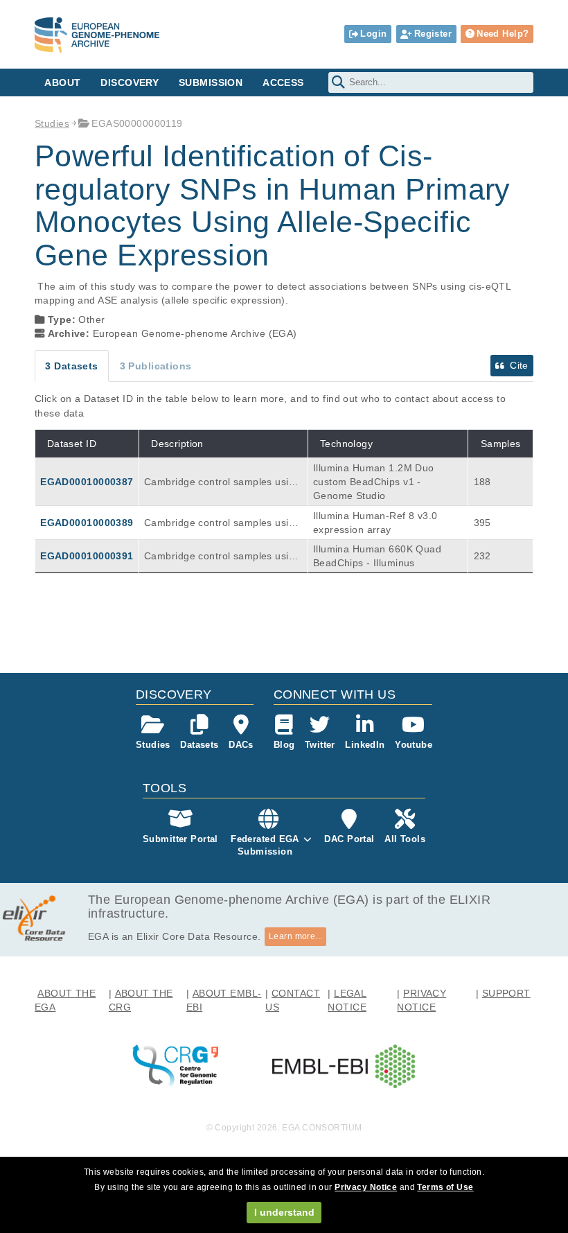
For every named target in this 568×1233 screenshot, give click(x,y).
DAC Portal (349, 839)
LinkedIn (364, 745)
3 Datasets (71, 365)
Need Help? (503, 33)
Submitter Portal (180, 839)
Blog (284, 745)
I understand (284, 1212)
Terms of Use (445, 1187)
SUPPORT (506, 993)
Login (373, 33)
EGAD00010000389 (86, 522)
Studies (52, 123)
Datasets (199, 745)
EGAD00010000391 (86, 555)
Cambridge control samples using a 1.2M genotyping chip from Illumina (222, 482)
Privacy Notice (366, 1187)
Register (433, 33)
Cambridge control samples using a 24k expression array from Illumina (222, 523)
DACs (241, 745)
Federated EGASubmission (265, 845)
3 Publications (156, 365)
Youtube (413, 745)
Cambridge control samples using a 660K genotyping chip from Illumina (222, 556)
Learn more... (296, 936)
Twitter (320, 745)
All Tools (404, 839)
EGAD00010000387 (86, 481)
